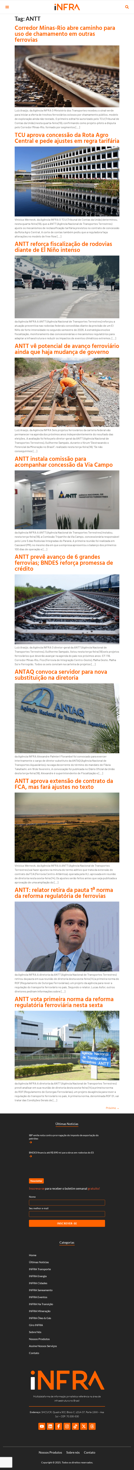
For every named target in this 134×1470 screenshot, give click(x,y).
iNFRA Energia (38, 1276)
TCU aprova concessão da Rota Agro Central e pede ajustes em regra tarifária (67, 137)
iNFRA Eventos (38, 1297)
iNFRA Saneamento (41, 1290)
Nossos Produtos (39, 1339)
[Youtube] (41, 1426)
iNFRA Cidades (38, 1283)
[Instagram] (67, 1426)
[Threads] (92, 1426)
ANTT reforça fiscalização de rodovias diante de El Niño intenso (63, 246)
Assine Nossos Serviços (43, 1346)
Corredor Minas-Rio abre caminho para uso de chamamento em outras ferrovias (65, 33)
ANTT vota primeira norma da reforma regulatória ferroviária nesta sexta (64, 1001)
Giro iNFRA (36, 1325)
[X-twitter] (83, 1426)
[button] (7, 7)
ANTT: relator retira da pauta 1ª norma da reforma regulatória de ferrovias (64, 892)
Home (32, 1255)
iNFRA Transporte (40, 1269)
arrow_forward (30, 1142)
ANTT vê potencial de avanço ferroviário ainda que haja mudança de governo (67, 348)
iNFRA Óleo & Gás (40, 1318)
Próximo (112, 1107)
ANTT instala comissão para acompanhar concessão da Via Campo (64, 461)
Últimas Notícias (39, 1262)
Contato (34, 1353)
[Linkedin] (50, 1426)
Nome (32, 1196)
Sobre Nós (35, 1332)
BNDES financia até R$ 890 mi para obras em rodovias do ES (61, 1152)
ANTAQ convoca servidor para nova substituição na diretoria (61, 674)
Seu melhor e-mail (39, 1208)
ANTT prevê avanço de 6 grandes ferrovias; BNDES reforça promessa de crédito (64, 562)
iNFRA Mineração (39, 1311)
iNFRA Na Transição (41, 1304)
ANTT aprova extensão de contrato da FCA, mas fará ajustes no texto (64, 783)
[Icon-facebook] (58, 1426)
